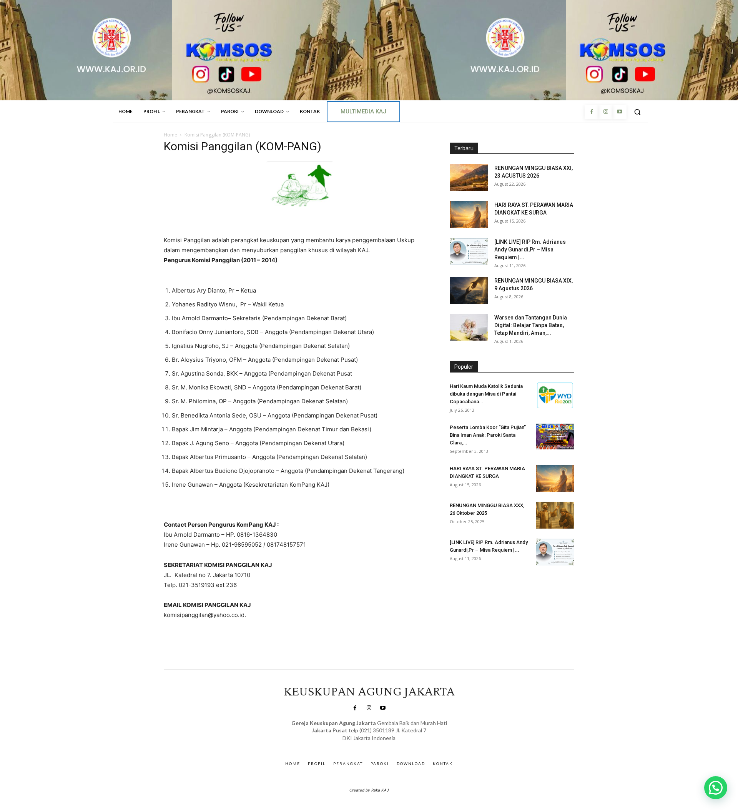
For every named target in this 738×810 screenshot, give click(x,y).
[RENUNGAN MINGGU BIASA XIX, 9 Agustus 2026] (469, 290)
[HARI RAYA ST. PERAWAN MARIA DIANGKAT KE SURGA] (469, 214)
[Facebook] (591, 112)
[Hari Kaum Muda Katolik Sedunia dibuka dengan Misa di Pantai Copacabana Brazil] (555, 395)
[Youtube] (620, 112)
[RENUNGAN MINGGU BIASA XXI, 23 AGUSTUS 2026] (469, 177)
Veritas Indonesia (471, 588)
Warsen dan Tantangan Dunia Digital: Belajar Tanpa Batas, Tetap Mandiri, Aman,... (530, 325)
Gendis (391, 745)
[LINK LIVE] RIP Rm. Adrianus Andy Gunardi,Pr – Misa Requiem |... (530, 249)
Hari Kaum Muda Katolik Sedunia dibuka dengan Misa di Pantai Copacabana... (486, 393)
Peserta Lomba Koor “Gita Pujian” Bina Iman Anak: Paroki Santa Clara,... (488, 435)
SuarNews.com (357, 745)
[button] (637, 112)
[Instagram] (605, 112)
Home (170, 134)
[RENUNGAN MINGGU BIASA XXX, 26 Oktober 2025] (555, 515)
